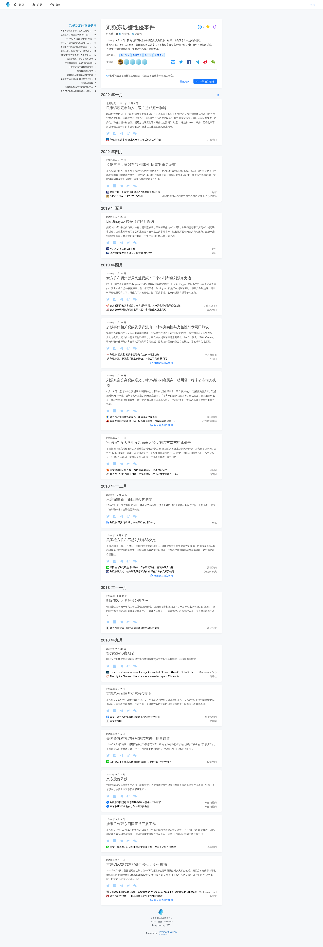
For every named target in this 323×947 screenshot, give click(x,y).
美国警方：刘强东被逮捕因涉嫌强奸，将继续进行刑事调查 (140, 761)
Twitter (153, 921)
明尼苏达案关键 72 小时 (122, 248)
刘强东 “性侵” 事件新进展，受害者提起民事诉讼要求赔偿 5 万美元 (144, 474)
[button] (120, 63)
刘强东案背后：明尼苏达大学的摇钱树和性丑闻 (134, 628)
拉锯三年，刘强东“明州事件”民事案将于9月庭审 (135, 192)
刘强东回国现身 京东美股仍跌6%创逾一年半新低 (135, 802)
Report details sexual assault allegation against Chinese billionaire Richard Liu (151, 672)
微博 (160, 921)
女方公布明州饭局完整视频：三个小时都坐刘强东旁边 (138, 309)
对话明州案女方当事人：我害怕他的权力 (131, 252)
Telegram (168, 921)
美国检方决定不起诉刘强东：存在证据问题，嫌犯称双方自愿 (141, 567)
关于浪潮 (155, 918)
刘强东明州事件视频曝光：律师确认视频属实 (133, 417)
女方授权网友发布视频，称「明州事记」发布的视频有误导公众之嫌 (145, 305)
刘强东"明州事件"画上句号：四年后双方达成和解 (135, 139)
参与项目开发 (166, 918)
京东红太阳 (116, 721)
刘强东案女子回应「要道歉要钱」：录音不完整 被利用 (138, 358)
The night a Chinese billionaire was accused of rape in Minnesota (144, 676)
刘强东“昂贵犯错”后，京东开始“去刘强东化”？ (134, 522)
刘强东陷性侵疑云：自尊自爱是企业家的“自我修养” (136, 895)
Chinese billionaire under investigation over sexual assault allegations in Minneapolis (155, 891)
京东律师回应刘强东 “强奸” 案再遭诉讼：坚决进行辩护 (138, 470)
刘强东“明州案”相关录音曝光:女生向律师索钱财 (134, 354)
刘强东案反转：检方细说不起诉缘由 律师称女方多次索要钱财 (142, 571)
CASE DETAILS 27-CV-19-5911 (126, 196)
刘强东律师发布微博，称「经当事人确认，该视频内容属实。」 (143, 421)
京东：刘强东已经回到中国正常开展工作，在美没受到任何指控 (143, 847)
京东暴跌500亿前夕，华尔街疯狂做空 (129, 806)
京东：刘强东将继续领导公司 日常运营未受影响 (135, 716)
